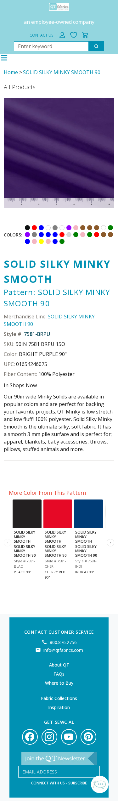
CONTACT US (41, 35)
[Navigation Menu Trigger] (4, 58)
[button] (62, 35)
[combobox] (48, 46)
